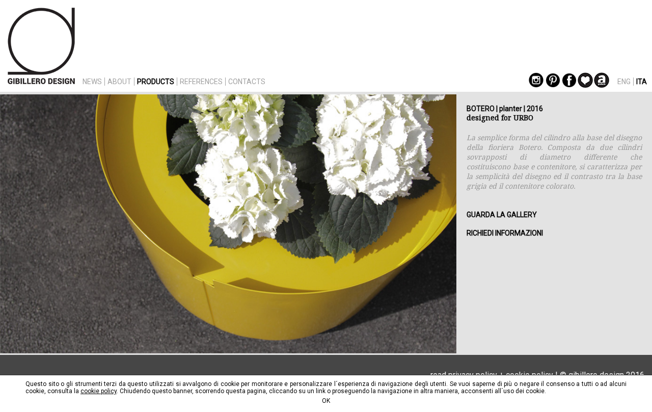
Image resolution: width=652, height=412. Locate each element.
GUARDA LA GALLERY (502, 215)
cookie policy (98, 391)
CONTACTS (246, 82)
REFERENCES (201, 82)
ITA (641, 82)
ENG (624, 82)
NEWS (92, 82)
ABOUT (119, 82)
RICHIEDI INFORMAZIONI (505, 233)
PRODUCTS (155, 82)
